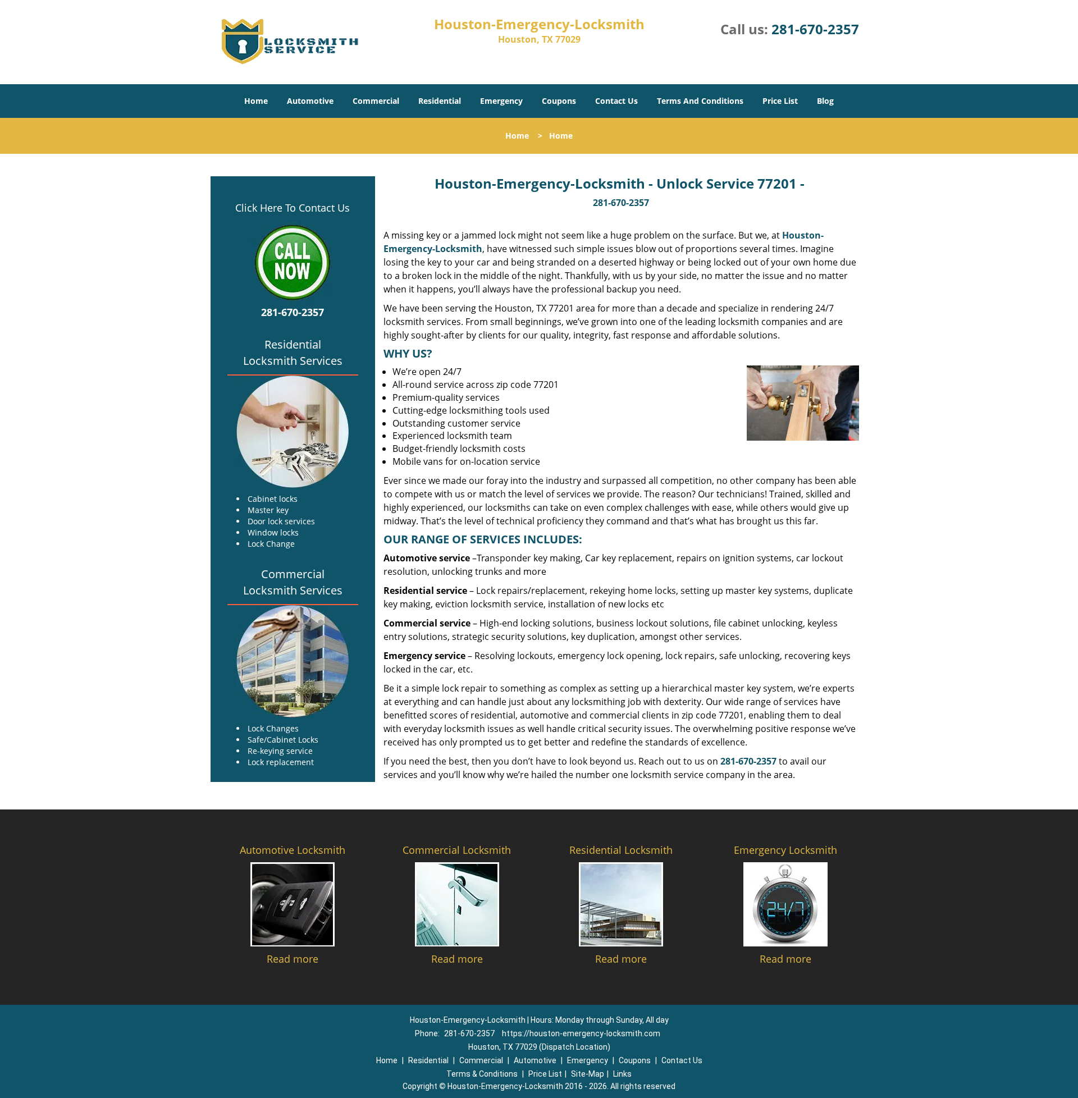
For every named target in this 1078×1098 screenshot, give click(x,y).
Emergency (501, 100)
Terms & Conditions (482, 1073)
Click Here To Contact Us (292, 207)
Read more (292, 959)
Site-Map (587, 1073)
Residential (439, 100)
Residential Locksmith (621, 850)
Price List (780, 100)
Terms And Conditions (700, 100)
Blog (825, 100)
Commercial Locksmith (457, 850)
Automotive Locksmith (292, 850)
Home (256, 100)
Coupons (559, 100)
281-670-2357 (815, 29)
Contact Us (616, 100)
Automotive (310, 100)
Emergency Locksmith (785, 850)
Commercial (376, 100)
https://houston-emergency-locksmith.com (581, 1033)
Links (622, 1073)
